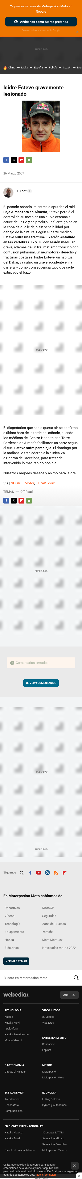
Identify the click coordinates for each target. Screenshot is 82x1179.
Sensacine (48, 1044)
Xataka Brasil (12, 1138)
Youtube (38, 872)
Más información (46, 1174)
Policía (53, 67)
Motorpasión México (54, 1150)
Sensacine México (53, 1138)
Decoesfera (12, 1105)
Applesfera (11, 1028)
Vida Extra (48, 1022)
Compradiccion (13, 1110)
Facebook (6, 160)
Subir (66, 994)
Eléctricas (12, 948)
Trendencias (12, 1099)
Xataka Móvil (12, 1022)
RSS (56, 872)
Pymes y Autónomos (54, 1105)
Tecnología (12, 924)
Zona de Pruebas (54, 924)
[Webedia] (16, 997)
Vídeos (10, 916)
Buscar (76, 978)
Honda (9, 940)
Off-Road (26, 492)
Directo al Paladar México (20, 1150)
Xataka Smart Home (17, 1034)
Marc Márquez (52, 940)
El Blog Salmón (51, 1099)
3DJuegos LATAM (52, 1132)
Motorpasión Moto (53, 1077)
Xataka (9, 1016)
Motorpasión (49, 1071)
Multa (24, 67)
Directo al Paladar (15, 1071)
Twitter (14, 160)
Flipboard (21, 160)
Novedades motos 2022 (59, 948)
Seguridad (49, 916)
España (38, 67)
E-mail (29, 160)
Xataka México (13, 1132)
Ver (43, 683)
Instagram (47, 872)
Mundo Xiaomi (13, 1040)
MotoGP (48, 908)
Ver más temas (16, 961)
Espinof (46, 1050)
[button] (24, 191)
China (11, 67)
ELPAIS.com (45, 483)
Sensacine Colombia (54, 1144)
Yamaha (47, 932)
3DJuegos (48, 1016)
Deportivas (12, 908)
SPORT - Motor (22, 483)
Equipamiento (14, 932)
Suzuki (67, 67)
